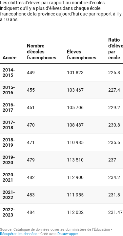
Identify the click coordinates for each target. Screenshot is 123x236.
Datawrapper (67, 234)
